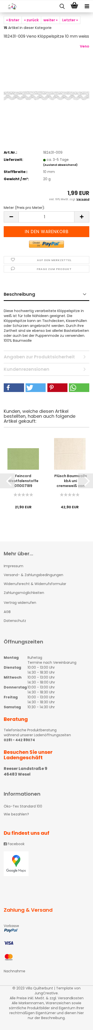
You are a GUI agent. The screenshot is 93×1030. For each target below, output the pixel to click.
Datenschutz (15, 620)
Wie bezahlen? (16, 814)
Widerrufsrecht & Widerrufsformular (35, 583)
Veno (84, 46)
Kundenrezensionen (26, 369)
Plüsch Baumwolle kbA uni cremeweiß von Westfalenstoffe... (70, 480)
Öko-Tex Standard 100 (23, 806)
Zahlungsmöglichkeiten (24, 592)
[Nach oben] (79, 1022)
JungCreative (46, 993)
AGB (7, 611)
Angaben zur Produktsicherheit (39, 357)
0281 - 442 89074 (19, 739)
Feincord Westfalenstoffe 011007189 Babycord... (23, 480)
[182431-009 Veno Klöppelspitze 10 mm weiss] (46, 80)
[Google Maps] (46, 863)
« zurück (31, 20)
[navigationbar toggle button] (87, 6)
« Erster (12, 20)
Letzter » (70, 20)
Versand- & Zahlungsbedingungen (33, 574)
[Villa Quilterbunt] (10, 6)
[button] (14, 387)
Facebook (16, 843)
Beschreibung (19, 294)
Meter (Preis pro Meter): (24, 207)
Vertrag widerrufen (20, 602)
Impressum (13, 566)
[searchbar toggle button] (62, 6)
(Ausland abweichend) (60, 165)
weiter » (50, 20)
